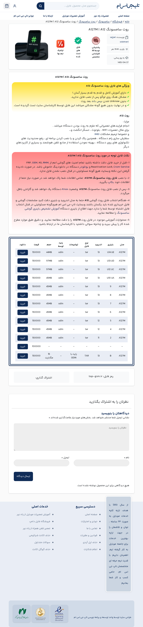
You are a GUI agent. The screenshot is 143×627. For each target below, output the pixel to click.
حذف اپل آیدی (90, 542)
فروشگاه (117, 22)
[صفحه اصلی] (128, 5)
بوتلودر (84, 167)
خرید (22, 252)
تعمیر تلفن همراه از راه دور (36, 528)
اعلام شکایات (90, 549)
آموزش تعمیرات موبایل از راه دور (33, 515)
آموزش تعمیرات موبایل (73, 16)
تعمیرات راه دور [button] (101, 16)
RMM (46, 163)
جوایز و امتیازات (89, 521)
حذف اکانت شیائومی (39, 535)
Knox (65, 189)
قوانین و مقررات (88, 535)
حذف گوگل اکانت (41, 549)
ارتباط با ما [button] (48, 16)
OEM (34, 163)
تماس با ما (91, 528)
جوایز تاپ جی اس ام (24, 16)
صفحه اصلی (123, 16)
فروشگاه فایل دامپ (39, 521)
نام (126, 458)
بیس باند (97, 101)
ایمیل (65, 458)
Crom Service (121, 167)
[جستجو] (40, 6)
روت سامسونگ (87, 22)
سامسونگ (104, 22)
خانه (127, 22)
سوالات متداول (42, 542)
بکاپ (111, 182)
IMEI (97, 134)
